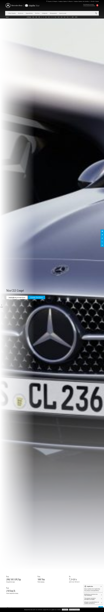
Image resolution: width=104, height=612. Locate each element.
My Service (20, 13)
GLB (58, 17)
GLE (64, 17)
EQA (33, 17)
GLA (55, 17)
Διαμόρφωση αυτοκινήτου (17, 297)
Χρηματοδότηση (29, 13)
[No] (102, 610)
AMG (73, 17)
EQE (36, 17)
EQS (39, 17)
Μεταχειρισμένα (53, 13)
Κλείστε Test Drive (36, 297)
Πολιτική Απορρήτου (74, 609)
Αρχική (7, 17)
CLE (49, 17)
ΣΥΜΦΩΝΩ (65, 609)
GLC (62, 17)
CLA (46, 17)
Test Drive (37, 13)
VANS (76, 17)
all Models (29, 17)
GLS (68, 17)
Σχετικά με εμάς (62, 13)
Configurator (44, 13)
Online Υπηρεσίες (12, 13)
